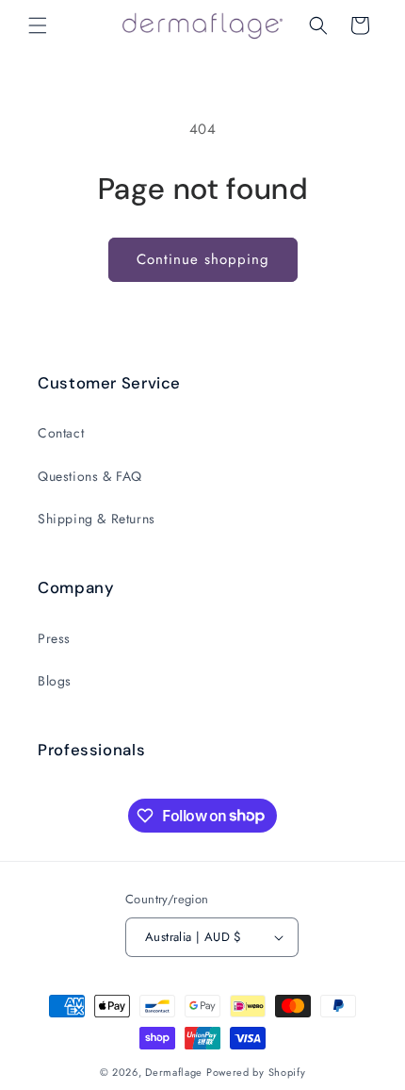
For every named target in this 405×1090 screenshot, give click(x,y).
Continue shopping (203, 259)
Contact (61, 432)
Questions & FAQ (90, 476)
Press (54, 638)
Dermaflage (173, 1072)
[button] (37, 25)
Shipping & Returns (96, 518)
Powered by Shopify (256, 1072)
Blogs (55, 680)
